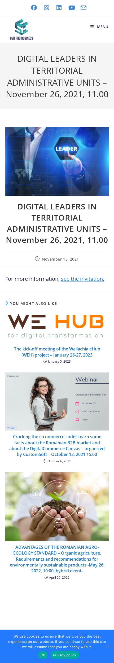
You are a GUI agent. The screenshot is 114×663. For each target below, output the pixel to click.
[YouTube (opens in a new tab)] (71, 8)
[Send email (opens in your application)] (82, 8)
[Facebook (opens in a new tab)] (34, 8)
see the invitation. (82, 278)
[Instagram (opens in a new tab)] (46, 8)
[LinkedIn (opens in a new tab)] (59, 8)
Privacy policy (64, 655)
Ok (43, 655)
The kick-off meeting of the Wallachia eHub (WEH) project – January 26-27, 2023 (57, 352)
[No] (107, 646)
